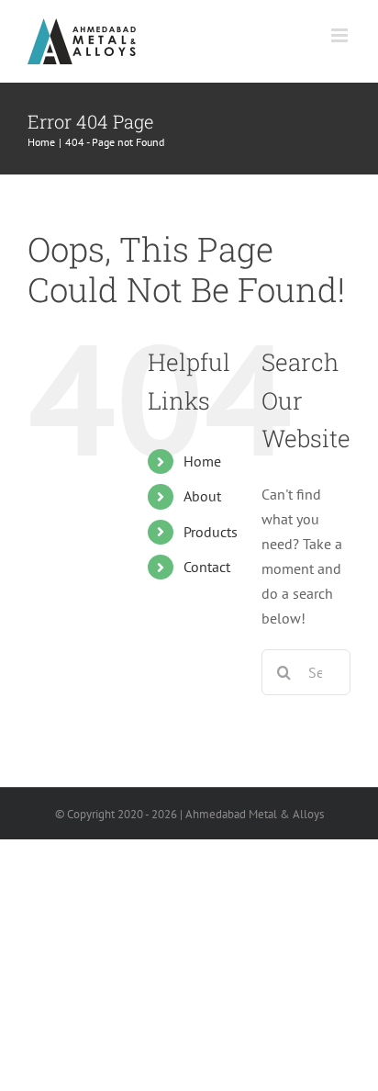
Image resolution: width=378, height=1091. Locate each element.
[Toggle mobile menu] (340, 35)
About (202, 496)
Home (202, 461)
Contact (206, 566)
